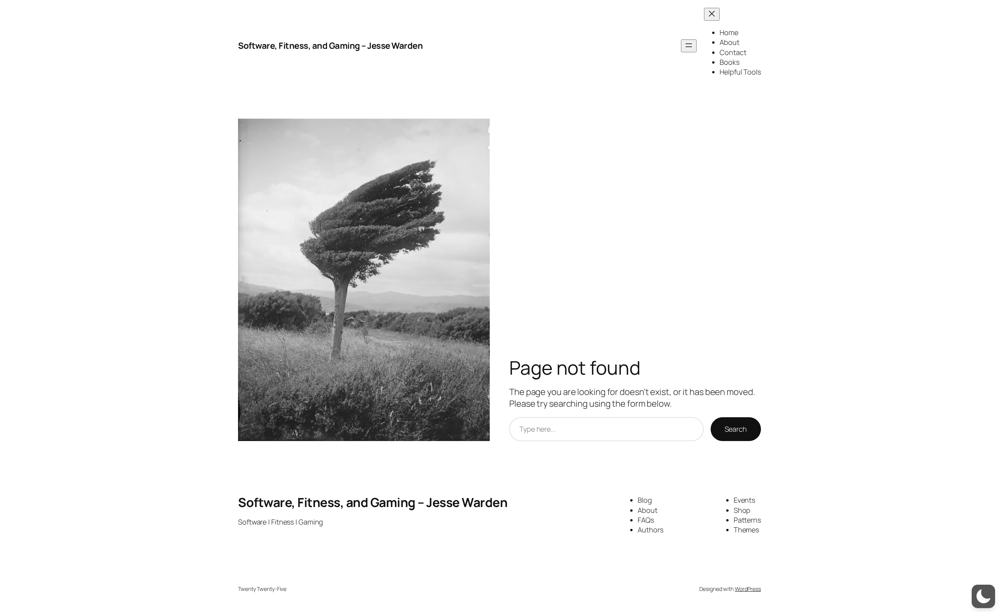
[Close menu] (712, 14)
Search (736, 429)
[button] (983, 596)
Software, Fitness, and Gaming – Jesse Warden (330, 46)
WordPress (748, 588)
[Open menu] (689, 45)
